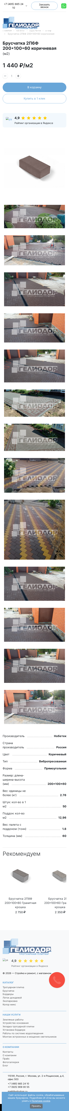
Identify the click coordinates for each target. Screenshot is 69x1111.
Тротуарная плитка (13, 987)
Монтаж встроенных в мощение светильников (29, 1036)
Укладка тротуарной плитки (18, 1026)
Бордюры (8, 994)
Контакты (8, 1051)
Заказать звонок (44, 5)
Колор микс (9, 1004)
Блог (5, 1065)
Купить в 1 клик (34, 98)
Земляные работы (13, 1019)
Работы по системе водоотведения (23, 1033)
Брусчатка (8, 990)
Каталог (8, 982)
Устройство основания (15, 1023)
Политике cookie (40, 1101)
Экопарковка (10, 1001)
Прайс (6, 1058)
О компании (11, 1047)
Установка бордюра (14, 1029)
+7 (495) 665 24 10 (13, 5)
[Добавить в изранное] (65, 43)
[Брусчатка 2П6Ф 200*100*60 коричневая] (34, 167)
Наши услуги (12, 1014)
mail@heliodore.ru (18, 1091)
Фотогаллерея (11, 1062)
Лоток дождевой (12, 997)
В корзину (34, 87)
